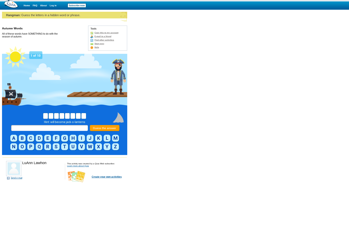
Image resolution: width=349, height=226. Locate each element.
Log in (53, 5)
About (43, 5)
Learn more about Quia (78, 166)
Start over (99, 43)
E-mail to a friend (103, 36)
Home (27, 5)
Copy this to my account (106, 33)
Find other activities (104, 40)
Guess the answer (104, 128)
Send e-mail (16, 178)
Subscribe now (77, 5)
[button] (13, 138)
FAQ (35, 5)
